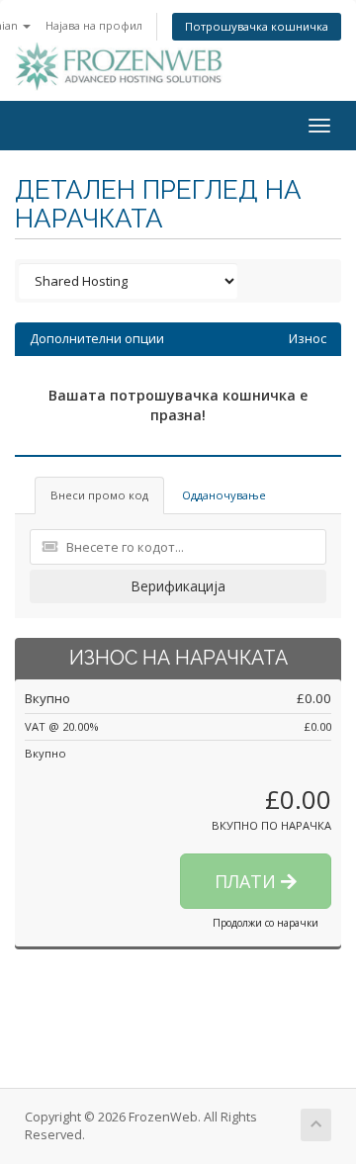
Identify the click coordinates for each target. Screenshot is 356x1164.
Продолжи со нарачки (265, 923)
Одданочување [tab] (224, 495)
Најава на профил (93, 25)
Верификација (178, 586)
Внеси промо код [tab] (99, 495)
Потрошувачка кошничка (256, 26)
